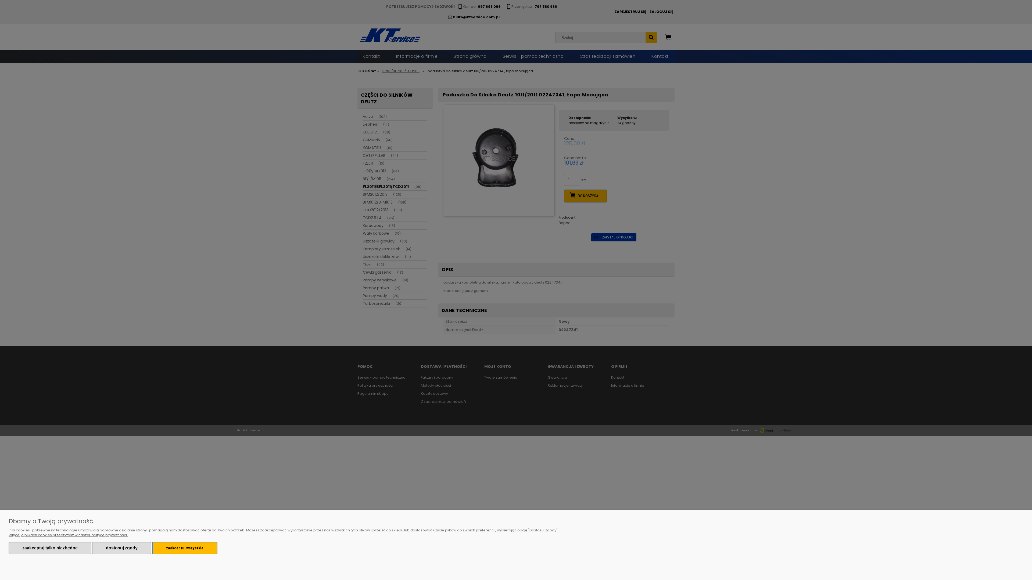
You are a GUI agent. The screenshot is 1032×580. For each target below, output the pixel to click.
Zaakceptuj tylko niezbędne (50, 548)
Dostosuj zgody (122, 548)
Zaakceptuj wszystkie (184, 548)
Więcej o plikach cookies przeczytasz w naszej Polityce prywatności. (68, 535)
